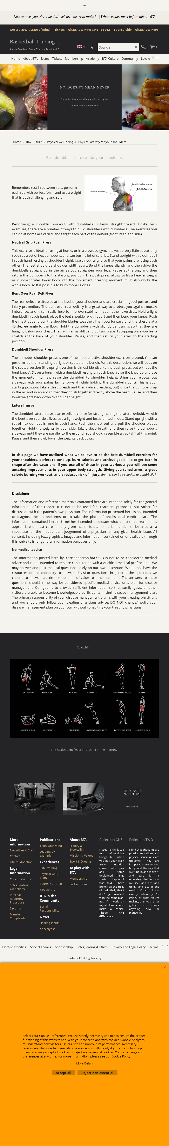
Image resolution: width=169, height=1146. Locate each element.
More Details (85, 1063)
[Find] (143, 47)
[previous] (153, 57)
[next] (157, 57)
